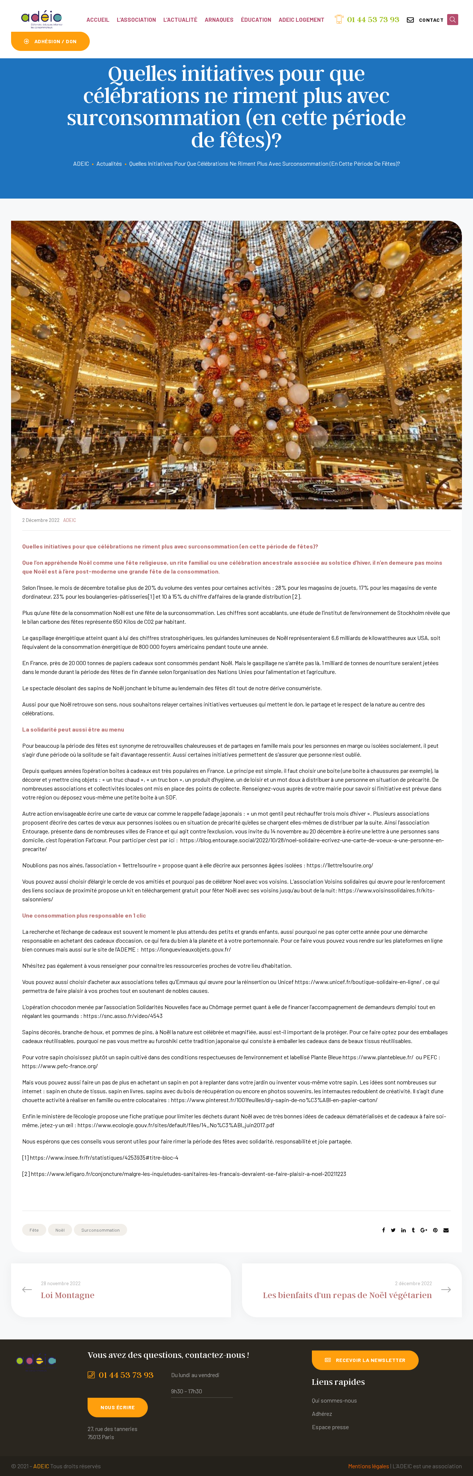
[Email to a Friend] (446, 1230)
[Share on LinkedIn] (403, 1230)
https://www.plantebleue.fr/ (378, 1056)
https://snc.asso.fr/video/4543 (123, 1015)
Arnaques (219, 19)
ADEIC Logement (301, 19)
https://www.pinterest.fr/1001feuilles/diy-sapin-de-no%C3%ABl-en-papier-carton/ (274, 1099)
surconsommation (100, 1229)
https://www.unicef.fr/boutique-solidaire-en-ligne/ (358, 981)
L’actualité (180, 19)
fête (34, 1229)
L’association (136, 19)
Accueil (97, 19)
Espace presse (330, 1426)
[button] (425, 20)
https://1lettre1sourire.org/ (340, 864)
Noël (60, 1229)
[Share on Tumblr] (413, 1230)
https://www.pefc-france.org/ (60, 1065)
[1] (151, 596)
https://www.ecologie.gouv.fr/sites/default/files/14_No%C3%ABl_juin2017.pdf (176, 1124)
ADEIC (69, 520)
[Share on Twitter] (393, 1230)
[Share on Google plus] (424, 1230)
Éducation (256, 19)
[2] (296, 596)
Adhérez (322, 1413)
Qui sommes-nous (334, 1400)
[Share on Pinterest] (435, 1230)
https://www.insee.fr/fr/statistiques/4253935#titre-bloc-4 (104, 1157)
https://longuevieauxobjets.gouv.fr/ (186, 949)
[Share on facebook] (383, 1230)
